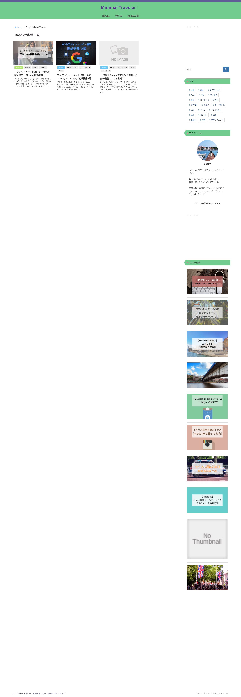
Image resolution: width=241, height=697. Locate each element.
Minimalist (19, 67)
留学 (192, 100)
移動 (192, 90)
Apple (193, 95)
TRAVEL (106, 16)
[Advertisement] (208, 45)
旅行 (202, 90)
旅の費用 (43, 67)
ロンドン (203, 115)
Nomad (61, 67)
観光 (192, 115)
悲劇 (214, 115)
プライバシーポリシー (22, 693)
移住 (216, 100)
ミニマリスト (216, 110)
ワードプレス (106, 70)
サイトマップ (59, 693)
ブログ (132, 67)
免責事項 (36, 693)
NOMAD (118, 16)
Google (27, 67)
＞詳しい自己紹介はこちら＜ (207, 203)
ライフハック (215, 90)
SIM (202, 95)
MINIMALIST (133, 16)
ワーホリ (213, 95)
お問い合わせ (47, 693)
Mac (76, 67)
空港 (203, 120)
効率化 (35, 67)
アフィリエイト (85, 67)
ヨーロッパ (204, 100)
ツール (61, 70)
